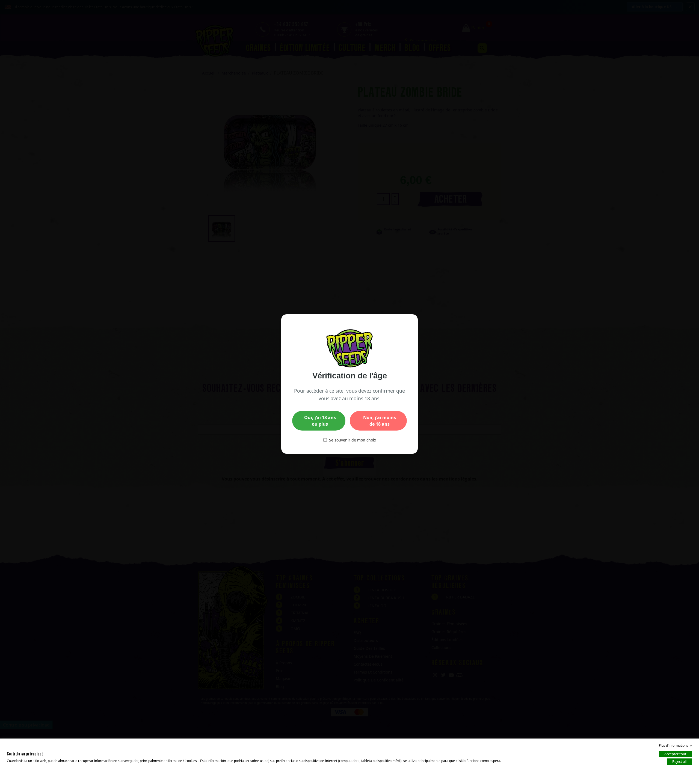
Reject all (679, 761)
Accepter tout (675, 753)
